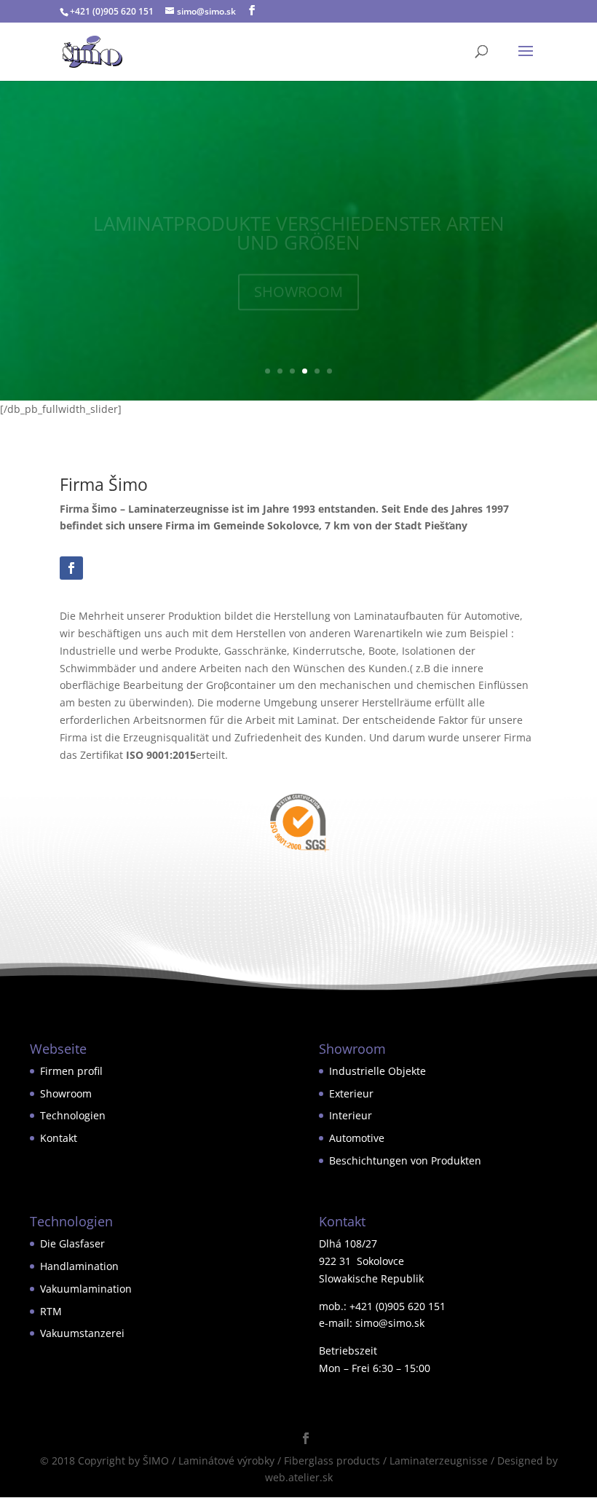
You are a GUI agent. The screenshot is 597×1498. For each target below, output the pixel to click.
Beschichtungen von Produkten (405, 1160)
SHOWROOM (298, 269)
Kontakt (58, 1138)
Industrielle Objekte (377, 1071)
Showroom (66, 1093)
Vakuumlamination (86, 1289)
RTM (51, 1311)
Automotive (356, 1138)
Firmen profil (71, 1071)
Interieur (350, 1115)
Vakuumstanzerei (82, 1333)
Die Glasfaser (72, 1243)
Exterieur (351, 1093)
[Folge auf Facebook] (71, 568)
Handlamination (79, 1266)
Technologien (73, 1115)
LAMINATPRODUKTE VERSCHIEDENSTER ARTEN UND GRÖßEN (299, 210)
